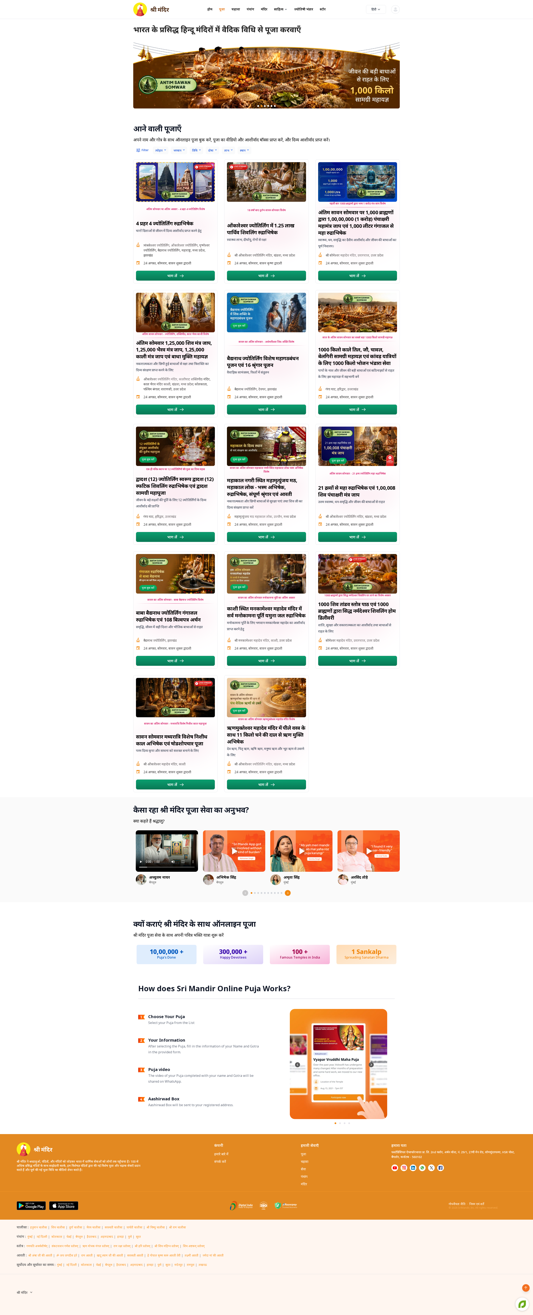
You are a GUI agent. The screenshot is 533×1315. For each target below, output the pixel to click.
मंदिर (264, 9)
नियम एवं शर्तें (476, 1204)
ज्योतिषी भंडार (303, 9)
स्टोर (323, 9)
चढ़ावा (236, 9)
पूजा (222, 9)
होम (209, 9)
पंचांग (250, 9)
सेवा (303, 1169)
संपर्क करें (220, 1161)
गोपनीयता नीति (457, 1204)
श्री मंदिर (22, 1292)
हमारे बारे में (221, 1154)
